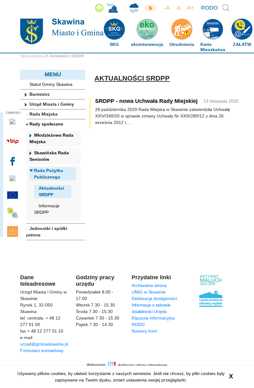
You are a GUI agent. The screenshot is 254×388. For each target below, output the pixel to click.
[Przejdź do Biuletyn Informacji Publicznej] (13, 141)
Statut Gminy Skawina (50, 84)
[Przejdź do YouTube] (13, 178)
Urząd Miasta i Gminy (51, 104)
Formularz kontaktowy (42, 350)
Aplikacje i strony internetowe (142, 365)
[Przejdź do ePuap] (13, 121)
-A (167, 8)
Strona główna (32, 56)
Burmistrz (39, 94)
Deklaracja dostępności (154, 298)
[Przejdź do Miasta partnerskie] (13, 195)
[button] (99, 8)
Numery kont (144, 330)
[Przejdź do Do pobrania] (13, 231)
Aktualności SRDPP (51, 191)
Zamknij (13, 112)
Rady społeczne (46, 123)
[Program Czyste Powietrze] (133, 7)
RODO (209, 8)
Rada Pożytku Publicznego (48, 173)
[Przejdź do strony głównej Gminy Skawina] (62, 31)
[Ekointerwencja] (112, 8)
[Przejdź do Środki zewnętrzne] (13, 212)
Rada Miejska (43, 114)
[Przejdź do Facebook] (13, 161)
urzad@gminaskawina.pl (44, 344)
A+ (190, 8)
